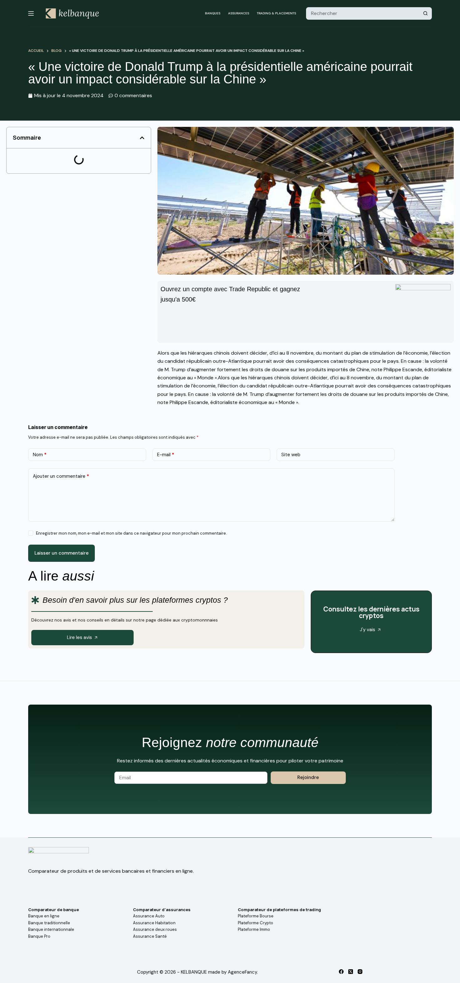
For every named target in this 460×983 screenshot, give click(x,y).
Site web (290, 455)
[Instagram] (360, 971)
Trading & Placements (276, 13)
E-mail (165, 455)
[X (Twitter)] (350, 971)
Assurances (238, 13)
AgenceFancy (242, 972)
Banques (212, 13)
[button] (142, 137)
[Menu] (31, 13)
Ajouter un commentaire (61, 476)
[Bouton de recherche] (425, 13)
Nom (40, 455)
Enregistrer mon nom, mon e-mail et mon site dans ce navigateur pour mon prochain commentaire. (131, 533)
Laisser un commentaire (61, 553)
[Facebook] (341, 971)
